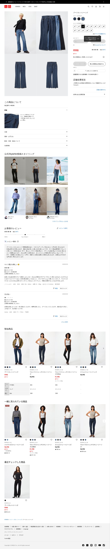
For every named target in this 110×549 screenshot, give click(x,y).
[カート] (100, 6)
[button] (11, 121)
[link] (57, 2)
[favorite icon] (26, 440)
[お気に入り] (92, 6)
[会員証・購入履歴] (96, 6)
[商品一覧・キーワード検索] (104, 6)
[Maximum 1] (84, 64)
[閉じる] (98, 39)
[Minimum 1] (75, 64)
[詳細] (104, 57)
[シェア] (74, 70)
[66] (83, 18)
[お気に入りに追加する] (24, 158)
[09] (78, 18)
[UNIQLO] (7, 6)
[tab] (17, 6)
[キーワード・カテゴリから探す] (88, 6)
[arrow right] (66, 171)
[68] (74, 18)
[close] (6, 2)
